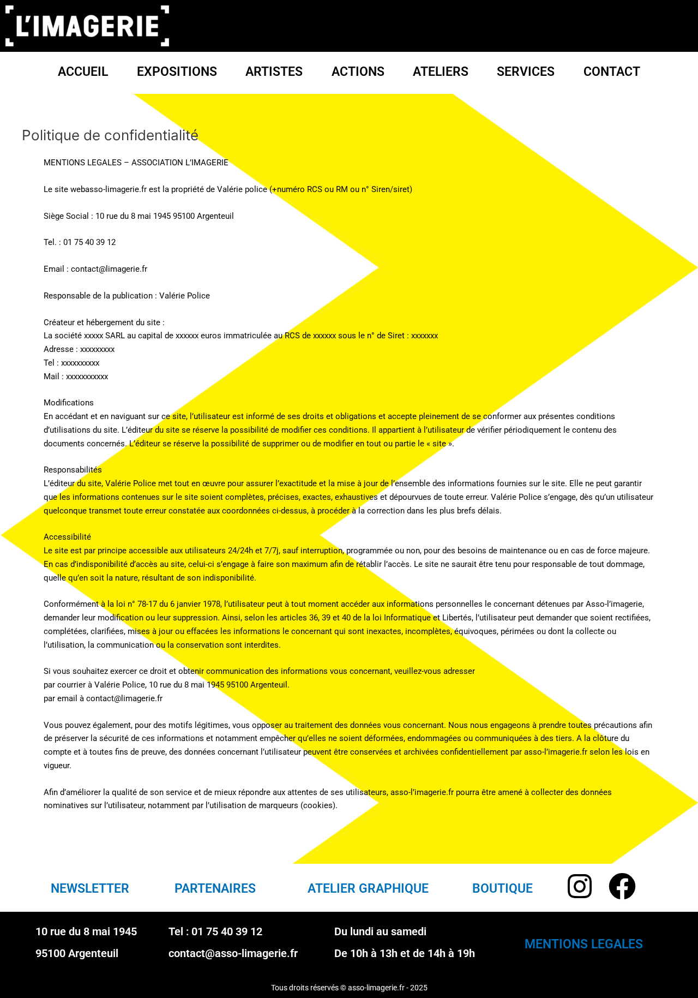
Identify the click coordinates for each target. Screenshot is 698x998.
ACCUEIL (83, 71)
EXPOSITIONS (177, 71)
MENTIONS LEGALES (584, 944)
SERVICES (526, 71)
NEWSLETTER (90, 888)
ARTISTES (274, 71)
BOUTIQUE (502, 888)
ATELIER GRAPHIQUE (368, 888)
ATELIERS (440, 71)
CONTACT (611, 71)
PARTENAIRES (215, 888)
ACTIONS (358, 71)
